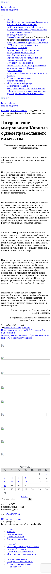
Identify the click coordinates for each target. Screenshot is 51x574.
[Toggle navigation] (2, 15)
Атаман (32, 22)
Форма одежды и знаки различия (27, 30)
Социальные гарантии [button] (17, 86)
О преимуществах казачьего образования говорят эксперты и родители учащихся (25, 336)
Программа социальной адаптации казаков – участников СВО (26, 92)
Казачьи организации (17, 559)
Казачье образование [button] (17, 47)
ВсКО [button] (10, 19)
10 (5, 481)
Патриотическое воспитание (20, 551)
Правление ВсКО (15, 536)
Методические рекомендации (24, 45)
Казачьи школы (14, 50)
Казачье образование (17, 549)
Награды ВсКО (32, 29)
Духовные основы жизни (19, 78)
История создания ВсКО (24, 27)
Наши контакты (14, 566)
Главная (10, 529)
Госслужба (12, 544)
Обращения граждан (11, 519)
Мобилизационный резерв (19, 83)
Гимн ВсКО (20, 24)
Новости (26, 327)
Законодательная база (17, 539)
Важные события (12, 327)
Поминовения (26, 73)
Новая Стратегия (15, 37)
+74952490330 (13, 514)
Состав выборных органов (25, 28)
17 (5, 485)
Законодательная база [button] (17, 35)
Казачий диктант (24, 60)
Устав (9, 22)
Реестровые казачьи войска (20, 561)
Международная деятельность (21, 554)
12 (19, 481)
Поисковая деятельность (14, 71)
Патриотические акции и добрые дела (26, 66)
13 (26, 481)
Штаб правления (20, 22)
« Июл (24, 496)
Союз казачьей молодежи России (23, 546)
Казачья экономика (16, 81)
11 (12, 481)
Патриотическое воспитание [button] (20, 63)
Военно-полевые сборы (18, 65)
